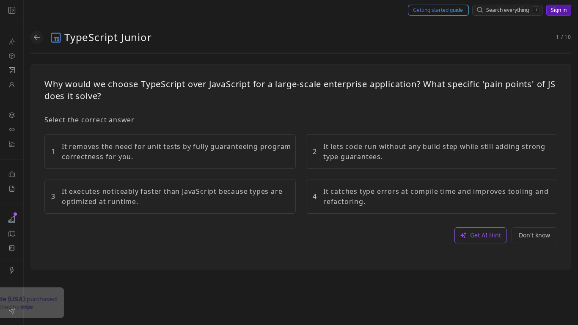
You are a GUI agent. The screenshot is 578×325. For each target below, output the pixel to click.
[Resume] (11, 189)
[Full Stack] (11, 115)
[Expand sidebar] (11, 10)
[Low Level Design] (11, 70)
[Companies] (11, 219)
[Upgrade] (11, 270)
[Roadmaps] (11, 233)
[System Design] (11, 56)
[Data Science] (11, 144)
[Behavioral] (11, 84)
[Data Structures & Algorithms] (11, 41)
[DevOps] (11, 129)
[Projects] (11, 174)
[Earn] (11, 311)
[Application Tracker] (11, 248)
